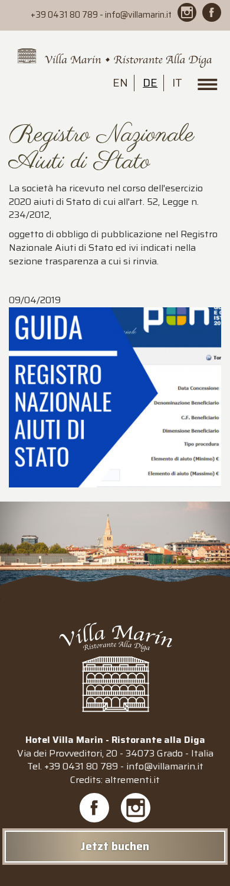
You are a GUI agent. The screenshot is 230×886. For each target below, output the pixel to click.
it (177, 82)
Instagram (135, 807)
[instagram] (187, 12)
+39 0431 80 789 (64, 14)
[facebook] (211, 12)
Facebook (94, 807)
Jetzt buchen (115, 846)
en (120, 82)
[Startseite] (115, 58)
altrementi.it (132, 779)
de (150, 82)
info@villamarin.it (138, 14)
